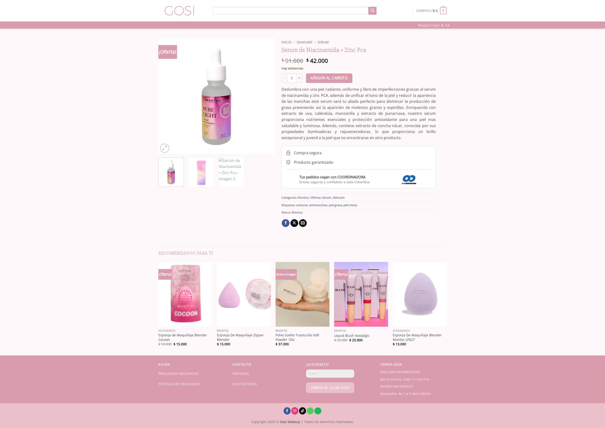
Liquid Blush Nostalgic (352, 336)
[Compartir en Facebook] (286, 223)
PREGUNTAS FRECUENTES (178, 373)
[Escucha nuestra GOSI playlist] (317, 411)
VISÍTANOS (240, 373)
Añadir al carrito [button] (185, 320)
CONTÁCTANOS (244, 384)
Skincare (304, 42)
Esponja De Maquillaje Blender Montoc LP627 (417, 337)
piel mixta (350, 205)
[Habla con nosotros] (310, 411)
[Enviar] (372, 11)
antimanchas (318, 205)
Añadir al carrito (329, 78)
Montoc (303, 197)
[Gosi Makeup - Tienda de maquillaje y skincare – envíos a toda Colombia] (182, 10)
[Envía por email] (303, 223)
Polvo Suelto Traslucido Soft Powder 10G (297, 337)
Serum (323, 42)
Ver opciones (361, 320)
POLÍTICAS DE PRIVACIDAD (178, 384)
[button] (431, 10)
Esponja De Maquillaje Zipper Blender (240, 337)
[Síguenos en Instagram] (294, 411)
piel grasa (335, 205)
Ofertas (315, 197)
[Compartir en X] (294, 223)
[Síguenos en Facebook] (287, 411)
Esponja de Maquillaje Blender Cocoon (182, 337)
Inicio (286, 42)
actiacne (302, 205)
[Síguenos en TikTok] (302, 411)
